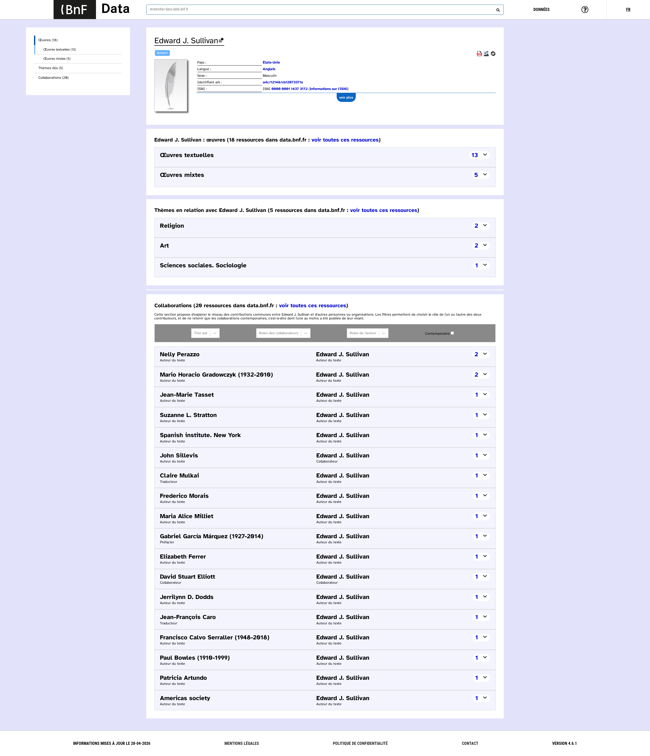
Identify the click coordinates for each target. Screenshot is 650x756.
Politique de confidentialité (360, 743)
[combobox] (325, 10)
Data (115, 9)
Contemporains (437, 334)
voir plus (346, 97)
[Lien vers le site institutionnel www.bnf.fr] (75, 9)
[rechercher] (497, 8)
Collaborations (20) (53, 78)
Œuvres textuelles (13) (59, 49)
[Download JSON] (493, 55)
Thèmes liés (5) (50, 68)
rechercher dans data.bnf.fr (169, 9)
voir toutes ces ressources (345, 140)
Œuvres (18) (48, 40)
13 (475, 155)
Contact (470, 743)
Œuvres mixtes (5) (57, 58)
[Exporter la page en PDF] (479, 55)
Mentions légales (241, 743)
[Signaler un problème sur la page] (221, 41)
